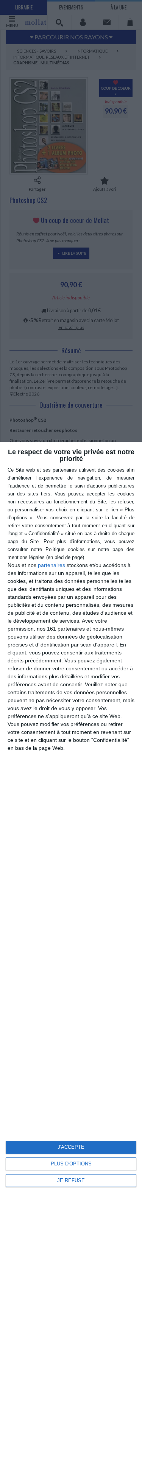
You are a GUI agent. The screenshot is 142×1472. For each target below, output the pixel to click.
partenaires (51, 565)
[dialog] (71, 957)
